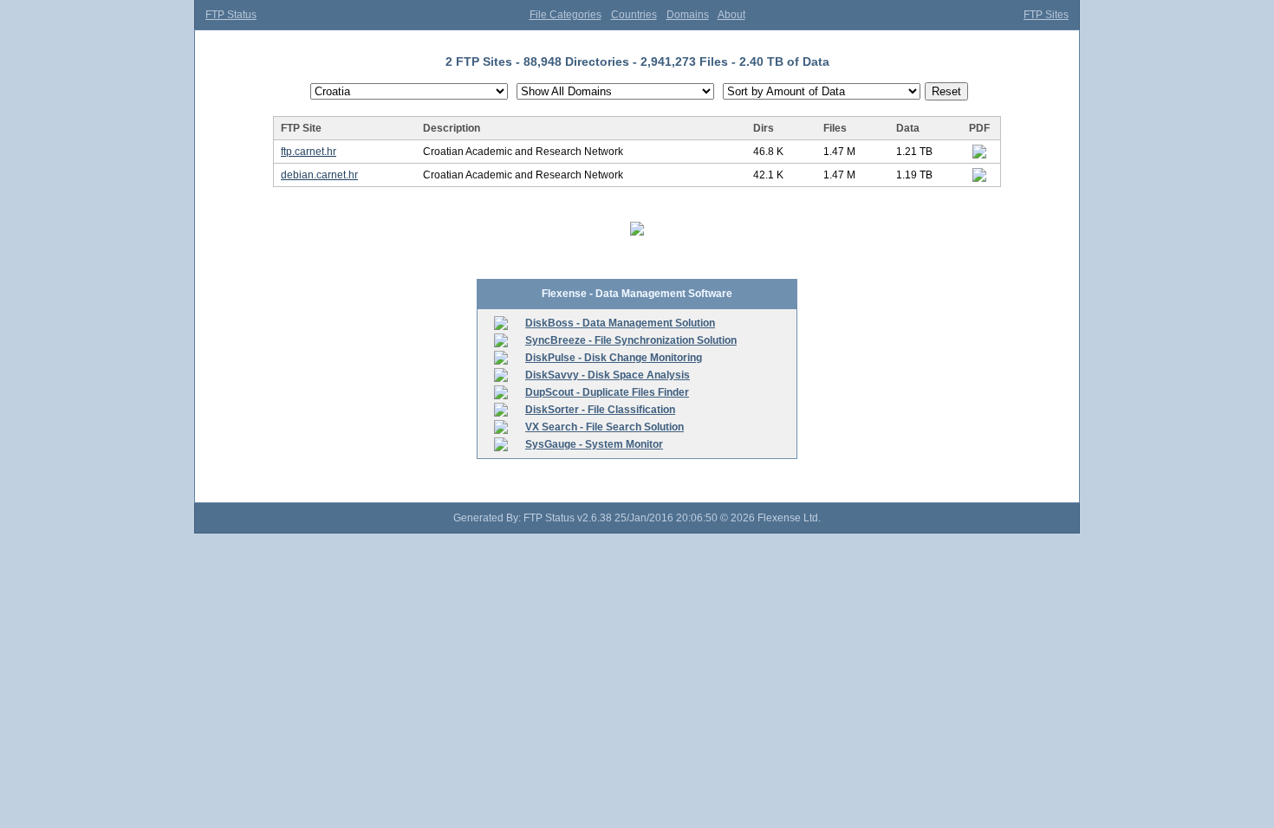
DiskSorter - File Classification (600, 410)
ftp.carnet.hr (308, 152)
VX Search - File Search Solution (604, 427)
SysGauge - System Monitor (594, 444)
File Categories (565, 15)
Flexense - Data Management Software (637, 294)
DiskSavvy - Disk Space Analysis (607, 375)
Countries (634, 15)
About (731, 15)
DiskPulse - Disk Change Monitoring (613, 358)
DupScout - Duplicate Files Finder (607, 392)
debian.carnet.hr (319, 175)
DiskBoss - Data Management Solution (620, 323)
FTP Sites (1046, 15)
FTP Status (231, 15)
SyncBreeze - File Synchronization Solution (631, 340)
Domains (687, 15)
